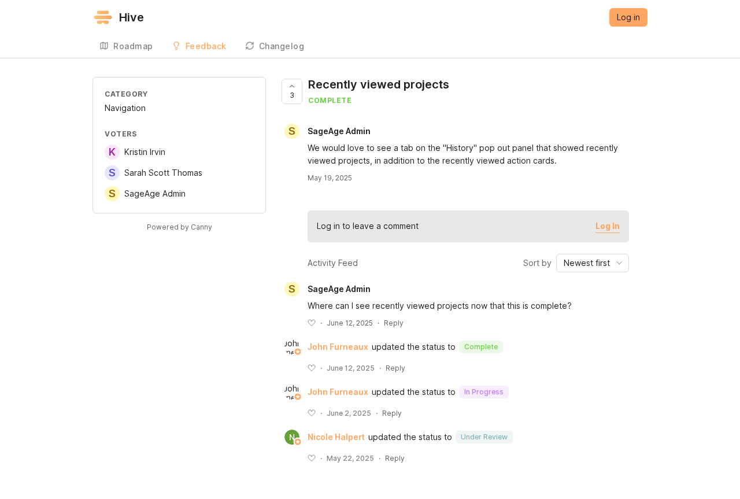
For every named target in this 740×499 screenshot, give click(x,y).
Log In (607, 226)
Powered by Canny (179, 227)
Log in (628, 17)
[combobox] (592, 263)
